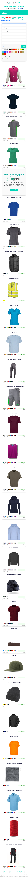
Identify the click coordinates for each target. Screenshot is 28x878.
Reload (23, 46)
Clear (3, 46)
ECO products (7, 56)
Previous (6, 872)
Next (22, 872)
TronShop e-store (5, 20)
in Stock (6, 58)
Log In (19, 8)
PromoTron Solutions (16, 875)
